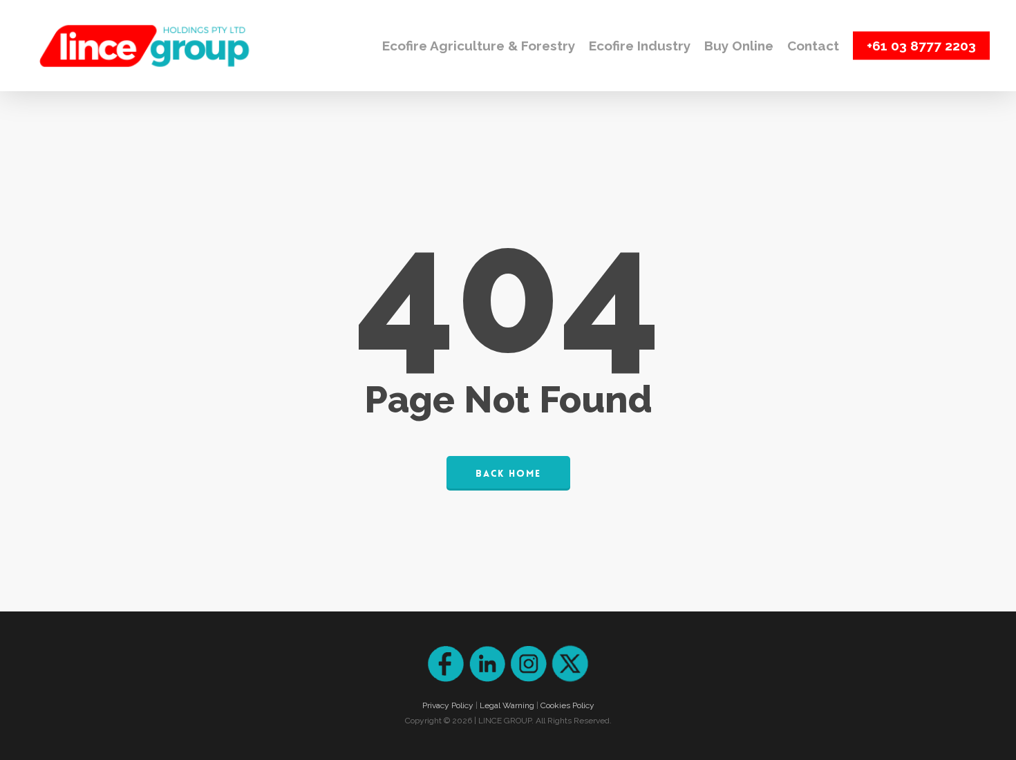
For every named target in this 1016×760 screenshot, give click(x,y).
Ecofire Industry (639, 46)
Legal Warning (507, 705)
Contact (813, 46)
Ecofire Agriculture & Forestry (478, 46)
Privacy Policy (447, 705)
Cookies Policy (567, 705)
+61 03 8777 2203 (921, 46)
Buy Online (738, 46)
